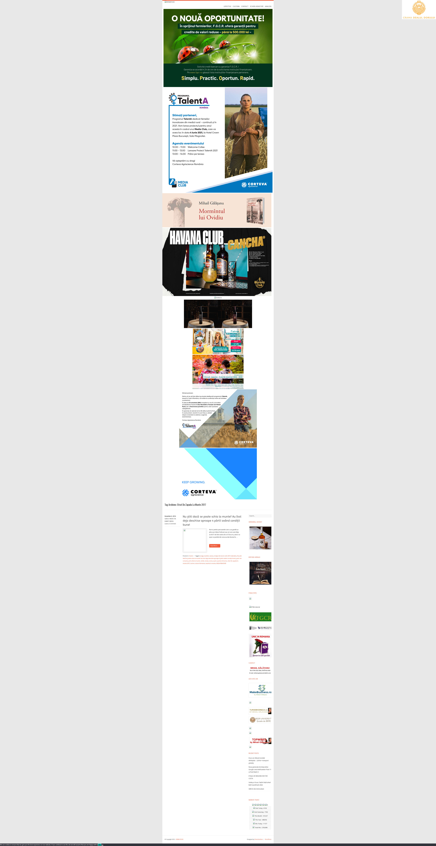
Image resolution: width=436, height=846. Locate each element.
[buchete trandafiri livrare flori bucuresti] (261, 658)
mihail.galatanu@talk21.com (262, 673)
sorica (211, 561)
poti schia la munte (194, 561)
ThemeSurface (259, 839)
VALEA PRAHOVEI (221, 563)
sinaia (206, 561)
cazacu (211, 556)
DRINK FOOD (179, 839)
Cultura (236, 6)
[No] (102, 845)
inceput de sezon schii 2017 (222, 556)
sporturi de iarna (222, 561)
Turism (191, 556)
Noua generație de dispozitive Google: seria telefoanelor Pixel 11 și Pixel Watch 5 (260, 769)
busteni (206, 556)
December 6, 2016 (170, 516)
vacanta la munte (211, 563)
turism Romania (200, 563)
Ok (100, 845)
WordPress (268, 839)
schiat (202, 561)
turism (192, 563)
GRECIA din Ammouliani (256, 789)
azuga (202, 556)
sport (214, 561)
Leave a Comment (170, 524)
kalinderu (234, 556)
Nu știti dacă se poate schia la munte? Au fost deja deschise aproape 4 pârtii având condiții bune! (212, 520)
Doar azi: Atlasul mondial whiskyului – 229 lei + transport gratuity (259, 760)
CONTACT (244, 6)
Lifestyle (227, 6)
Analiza (268, 6)
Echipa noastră (256, 6)
